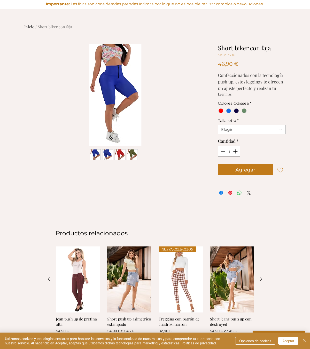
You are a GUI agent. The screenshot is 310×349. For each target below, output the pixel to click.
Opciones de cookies (255, 340)
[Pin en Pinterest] (230, 193)
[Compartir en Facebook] (221, 193)
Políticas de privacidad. (199, 343)
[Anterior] (49, 279)
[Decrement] (222, 151)
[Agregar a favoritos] (280, 169)
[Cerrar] (304, 340)
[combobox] (252, 129)
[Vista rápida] (78, 279)
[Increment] (236, 151)
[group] (155, 290)
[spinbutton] (229, 151)
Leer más (225, 94)
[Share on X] (249, 193)
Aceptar (288, 340)
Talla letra (228, 120)
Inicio (29, 26)
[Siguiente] (261, 279)
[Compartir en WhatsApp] (239, 193)
